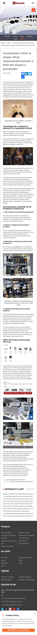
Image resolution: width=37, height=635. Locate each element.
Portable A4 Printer (7, 546)
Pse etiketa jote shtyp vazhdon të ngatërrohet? (16, 511)
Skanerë (4, 538)
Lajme (15, 39)
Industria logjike (6, 579)
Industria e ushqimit (7, 577)
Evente (15, 36)
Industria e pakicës (24, 577)
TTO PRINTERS (23, 538)
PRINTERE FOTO (24, 544)
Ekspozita (29, 36)
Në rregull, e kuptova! (18, 630)
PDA (2, 544)
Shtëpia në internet (24, 557)
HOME (3, 43)
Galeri (22, 36)
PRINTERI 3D (22, 541)
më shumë (30, 489)
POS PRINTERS (6, 532)
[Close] (34, 613)
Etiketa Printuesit (24, 532)
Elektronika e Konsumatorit (27, 535)
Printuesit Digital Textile (9, 541)
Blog (21, 39)
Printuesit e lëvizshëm (8, 535)
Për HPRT (7, 36)
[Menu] (33, 3)
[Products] (4, 3)
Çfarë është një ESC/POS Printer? (15, 480)
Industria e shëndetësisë (26, 579)
